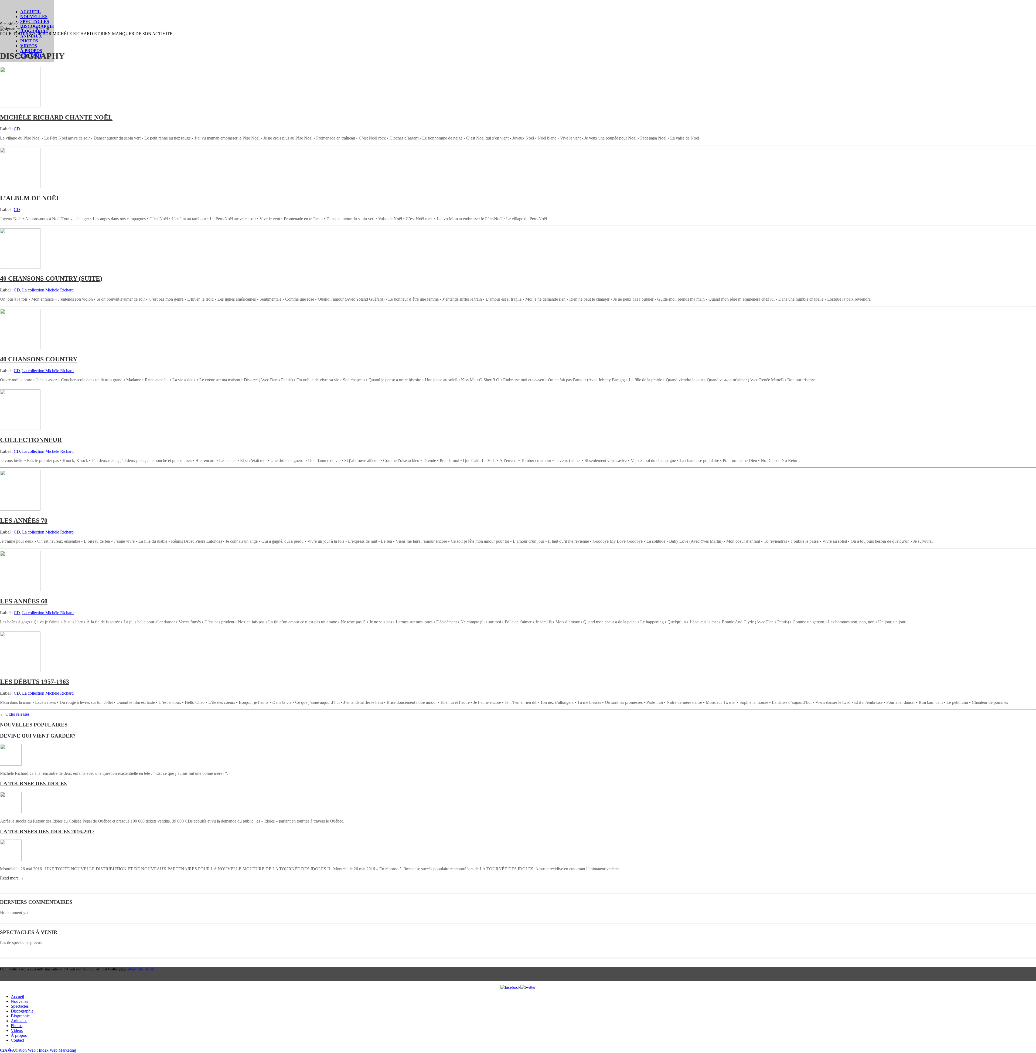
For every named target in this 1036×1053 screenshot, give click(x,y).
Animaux (31, 36)
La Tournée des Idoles (33, 783)
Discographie (37, 26)
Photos (29, 41)
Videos (28, 45)
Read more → (12, 878)
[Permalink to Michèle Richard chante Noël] (20, 106)
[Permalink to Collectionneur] (20, 428)
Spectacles (34, 21)
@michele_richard (141, 969)
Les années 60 (23, 601)
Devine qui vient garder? (38, 736)
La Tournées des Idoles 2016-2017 (47, 831)
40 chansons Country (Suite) (51, 278)
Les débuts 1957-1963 (34, 681)
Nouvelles (33, 16)
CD (17, 129)
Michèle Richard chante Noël (56, 117)
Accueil (30, 11)
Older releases (14, 714)
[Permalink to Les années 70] (20, 509)
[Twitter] (528, 987)
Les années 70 (23, 520)
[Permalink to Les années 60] (20, 589)
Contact (31, 55)
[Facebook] (510, 987)
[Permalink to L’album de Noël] (20, 186)
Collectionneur (31, 439)
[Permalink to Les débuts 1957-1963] (20, 670)
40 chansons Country (38, 359)
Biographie (34, 31)
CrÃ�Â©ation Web (18, 1050)
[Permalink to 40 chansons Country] (20, 347)
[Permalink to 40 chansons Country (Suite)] (20, 267)
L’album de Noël (30, 198)
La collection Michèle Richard (48, 290)
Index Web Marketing (57, 1050)
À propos (31, 50)
